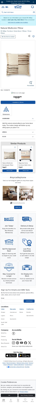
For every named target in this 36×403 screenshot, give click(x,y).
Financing (4, 340)
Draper (3, 312)
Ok (9, 395)
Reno (11, 315)
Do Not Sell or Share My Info (16, 367)
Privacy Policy (24, 391)
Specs (4, 132)
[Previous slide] (4, 158)
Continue (29, 301)
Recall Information (11, 363)
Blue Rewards (5, 343)
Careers (3, 336)
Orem (2, 319)
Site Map (27, 367)
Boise (21, 312)
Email (2, 298)
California (30, 309)
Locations (4, 307)
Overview (5, 118)
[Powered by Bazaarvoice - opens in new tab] (17, 203)
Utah (3, 309)
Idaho (22, 309)
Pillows (24, 31)
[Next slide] (32, 158)
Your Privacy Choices (27, 395)
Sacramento (30, 315)
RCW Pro (3, 333)
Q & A (4, 136)
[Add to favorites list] (33, 37)
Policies (31, 363)
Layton (3, 315)
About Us (4, 346)
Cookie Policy (28, 364)
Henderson (13, 312)
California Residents (19, 364)
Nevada (13, 309)
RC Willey (3, 31)
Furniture (10, 31)
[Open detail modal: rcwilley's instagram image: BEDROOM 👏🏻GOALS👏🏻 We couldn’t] (26, 193)
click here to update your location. (18, 22)
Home (4, 363)
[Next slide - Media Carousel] (31, 194)
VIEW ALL (18, 207)
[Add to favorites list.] (15, 147)
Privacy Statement (8, 364)
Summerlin (13, 319)
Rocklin (28, 312)
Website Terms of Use (22, 363)
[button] (7, 2)
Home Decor (17, 31)
